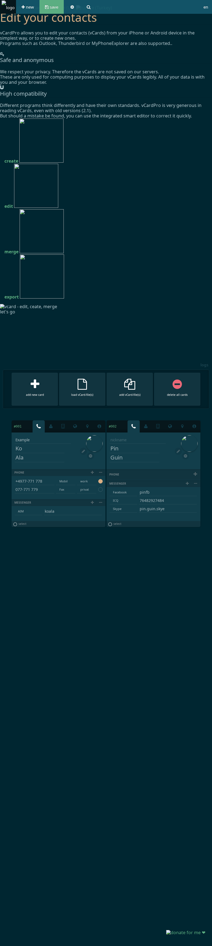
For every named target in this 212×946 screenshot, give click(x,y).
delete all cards (177, 395)
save (53, 7)
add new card (35, 395)
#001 (18, 426)
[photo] (94, 443)
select (22, 524)
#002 (112, 426)
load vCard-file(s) (82, 395)
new (29, 7)
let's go (7, 312)
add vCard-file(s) (130, 395)
